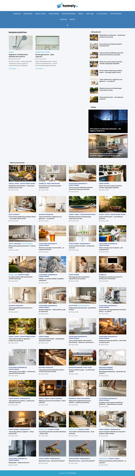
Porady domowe (54, 14)
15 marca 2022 (41, 59)
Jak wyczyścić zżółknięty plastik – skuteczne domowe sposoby (111, 54)
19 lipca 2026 (104, 281)
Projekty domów (23, 274)
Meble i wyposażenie (83, 398)
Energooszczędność (75, 367)
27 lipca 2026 (14, 190)
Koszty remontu (14, 214)
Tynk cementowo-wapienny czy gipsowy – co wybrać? (110, 80)
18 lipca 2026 (44, 314)
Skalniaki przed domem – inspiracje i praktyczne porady (112, 36)
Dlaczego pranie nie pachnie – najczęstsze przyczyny (79, 278)
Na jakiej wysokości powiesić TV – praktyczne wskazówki (111, 278)
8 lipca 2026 (14, 465)
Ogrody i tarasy (40, 14)
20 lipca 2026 (44, 283)
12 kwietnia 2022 (15, 59)
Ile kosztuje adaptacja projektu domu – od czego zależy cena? (110, 71)
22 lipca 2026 (74, 250)
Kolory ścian (73, 305)
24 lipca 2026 (74, 221)
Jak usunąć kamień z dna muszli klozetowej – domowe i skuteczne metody (81, 342)
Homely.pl (73, 473)
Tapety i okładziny (15, 243)
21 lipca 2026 (14, 281)
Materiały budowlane (46, 214)
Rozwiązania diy (85, 243)
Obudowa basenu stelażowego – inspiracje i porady (111, 89)
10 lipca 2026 (14, 436)
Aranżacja (17, 14)
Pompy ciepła (87, 367)
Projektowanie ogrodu (27, 183)
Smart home (90, 14)
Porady (11, 52)
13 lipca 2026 (74, 374)
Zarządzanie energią (106, 369)
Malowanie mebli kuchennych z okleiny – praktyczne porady (80, 401)
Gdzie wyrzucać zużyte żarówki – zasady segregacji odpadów (111, 62)
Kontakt (72, 19)
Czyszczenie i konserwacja (78, 183)
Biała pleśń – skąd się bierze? (19, 462)
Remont (80, 14)
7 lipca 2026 (74, 463)
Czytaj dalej (12, 68)
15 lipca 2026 (104, 344)
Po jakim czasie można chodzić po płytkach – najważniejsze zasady (111, 403)
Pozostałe (63, 19)
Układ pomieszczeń (53, 183)
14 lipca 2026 (44, 374)
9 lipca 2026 (74, 436)
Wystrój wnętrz (116, 14)
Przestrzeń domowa (68, 14)
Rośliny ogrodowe (56, 398)
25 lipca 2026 (14, 221)
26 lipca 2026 (74, 191)
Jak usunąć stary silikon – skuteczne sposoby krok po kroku (22, 372)
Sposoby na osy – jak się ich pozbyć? (52, 461)
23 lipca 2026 (14, 250)
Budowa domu (28, 14)
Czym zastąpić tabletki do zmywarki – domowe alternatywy (112, 432)
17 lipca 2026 (104, 314)
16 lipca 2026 (44, 343)
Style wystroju (102, 14)
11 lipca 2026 (74, 405)
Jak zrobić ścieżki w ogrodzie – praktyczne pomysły (20, 339)
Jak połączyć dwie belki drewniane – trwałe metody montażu (52, 370)
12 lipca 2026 (14, 405)
